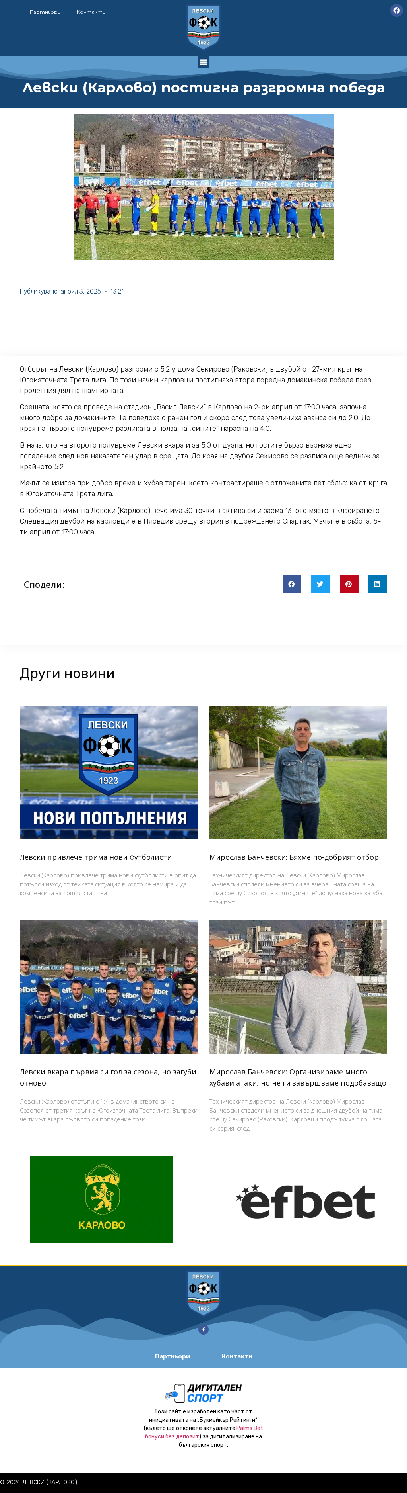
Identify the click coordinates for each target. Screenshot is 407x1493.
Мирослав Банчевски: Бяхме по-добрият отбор (294, 857)
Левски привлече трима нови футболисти (96, 857)
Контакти (91, 12)
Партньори (45, 12)
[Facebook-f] (203, 1329)
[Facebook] (396, 10)
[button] (203, 62)
